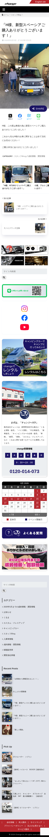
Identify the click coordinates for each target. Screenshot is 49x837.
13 (24, 499)
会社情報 (10, 822)
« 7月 (11, 515)
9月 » (37, 515)
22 (37, 503)
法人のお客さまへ (34, 826)
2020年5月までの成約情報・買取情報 (19, 607)
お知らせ (7, 612)
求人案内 (22, 822)
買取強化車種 (9, 655)
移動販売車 (8, 650)
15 (37, 499)
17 (5, 503)
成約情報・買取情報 (36, 156)
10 (5, 499)
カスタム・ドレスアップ (14, 623)
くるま (6, 618)
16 (44, 499)
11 (12, 499)
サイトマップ (36, 822)
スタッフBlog (20, 156)
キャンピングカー (11, 628)
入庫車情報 (8, 639)
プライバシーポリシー (13, 826)
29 (37, 507)
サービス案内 (23, 829)
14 (31, 499)
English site (40, 2)
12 (18, 499)
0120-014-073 (24, 471)
